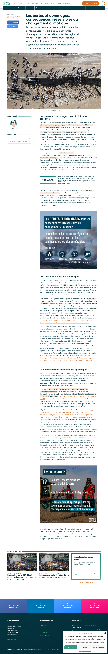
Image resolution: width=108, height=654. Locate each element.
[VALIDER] (96, 575)
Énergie (39, 8)
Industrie (66, 8)
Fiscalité (56, 8)
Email (76, 575)
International (79, 8)
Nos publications (63, 3)
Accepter (71, 647)
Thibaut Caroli (36, 649)
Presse (42, 625)
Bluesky (13, 26)
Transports (99, 8)
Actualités (43, 632)
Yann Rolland (27, 649)
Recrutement (44, 629)
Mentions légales (53, 649)
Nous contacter (12, 639)
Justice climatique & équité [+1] (14, 17)
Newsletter (43, 635)
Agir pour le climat (47, 3)
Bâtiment (20, 8)
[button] (104, 633)
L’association (16, 3)
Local (89, 8)
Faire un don (91, 3)
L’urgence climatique (31, 3)
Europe (47, 8)
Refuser (85, 647)
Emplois (30, 8)
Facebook (14, 22)
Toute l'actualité (54, 587)
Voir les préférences (99, 647)
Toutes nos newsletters (85, 582)
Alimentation (9, 8)
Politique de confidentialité (85, 651)
